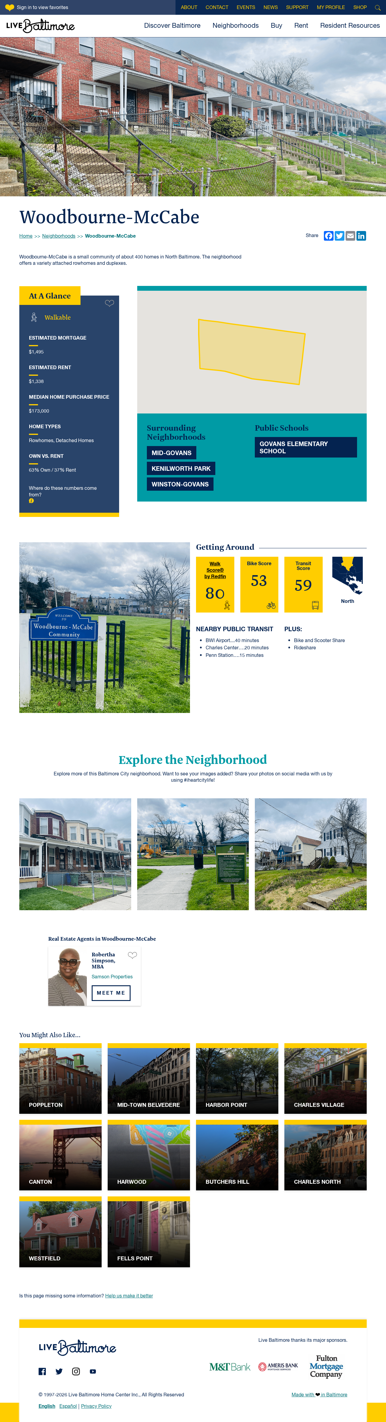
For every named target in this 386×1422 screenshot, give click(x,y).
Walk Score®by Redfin (215, 570)
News (271, 7)
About (189, 7)
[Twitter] (59, 1371)
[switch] (109, 303)
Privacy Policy (96, 1406)
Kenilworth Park (181, 469)
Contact (217, 7)
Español (68, 1406)
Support (297, 7)
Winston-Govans (180, 485)
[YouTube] (92, 1371)
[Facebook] (42, 1371)
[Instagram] (76, 1371)
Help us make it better (129, 1296)
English (47, 1406)
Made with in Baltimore (319, 1395)
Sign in (42, 7)
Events (246, 7)
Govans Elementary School (294, 447)
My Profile (331, 7)
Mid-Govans (171, 453)
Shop (360, 7)
